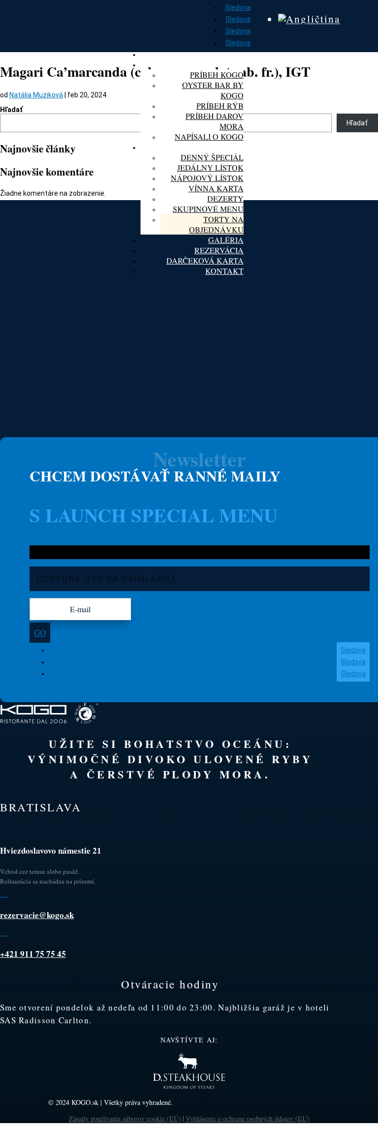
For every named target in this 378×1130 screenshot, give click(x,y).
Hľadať (11, 110)
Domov (229, 54)
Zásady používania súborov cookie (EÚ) (125, 1118)
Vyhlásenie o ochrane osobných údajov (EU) (248, 1118)
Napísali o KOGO (209, 136)
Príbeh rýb (220, 105)
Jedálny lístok (210, 167)
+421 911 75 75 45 (33, 954)
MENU (232, 147)
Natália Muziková (36, 95)
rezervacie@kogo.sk (37, 915)
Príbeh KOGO (217, 74)
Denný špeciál (212, 157)
